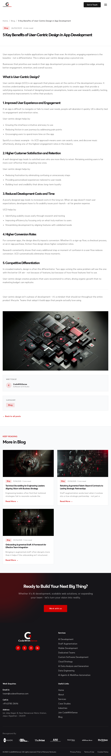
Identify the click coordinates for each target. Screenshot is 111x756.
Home (5, 21)
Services (62, 699)
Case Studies (64, 703)
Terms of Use (89, 752)
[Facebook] (18, 648)
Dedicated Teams (66, 652)
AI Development (66, 639)
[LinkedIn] (37, 648)
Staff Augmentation (67, 643)
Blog (13, 21)
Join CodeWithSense (68, 712)
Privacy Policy (75, 752)
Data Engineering (66, 670)
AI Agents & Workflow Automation (74, 675)
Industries (62, 708)
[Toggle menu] (105, 4)
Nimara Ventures (49, 752)
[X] (24, 648)
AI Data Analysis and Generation (73, 666)
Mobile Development (68, 648)
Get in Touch (92, 5)
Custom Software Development (73, 657)
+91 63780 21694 (10, 703)
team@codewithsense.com (15, 693)
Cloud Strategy (65, 661)
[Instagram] (31, 648)
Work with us (55, 608)
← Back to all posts (12, 416)
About (61, 694)
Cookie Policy (102, 752)
